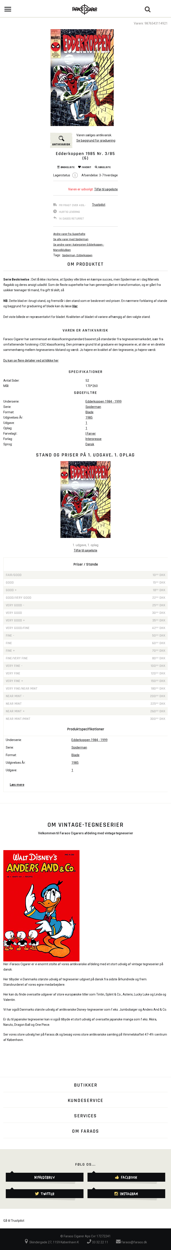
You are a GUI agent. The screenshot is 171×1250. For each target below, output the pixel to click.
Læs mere (17, 784)
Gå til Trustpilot (13, 1220)
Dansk (90, 444)
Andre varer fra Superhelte (69, 234)
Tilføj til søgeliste (106, 189)
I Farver (91, 433)
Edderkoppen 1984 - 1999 (104, 401)
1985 (89, 417)
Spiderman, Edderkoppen (77, 255)
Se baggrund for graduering (95, 140)
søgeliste (104, 167)
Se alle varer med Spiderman (70, 239)
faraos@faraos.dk (134, 1242)
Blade (90, 412)
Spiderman (93, 407)
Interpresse (94, 439)
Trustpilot (98, 204)
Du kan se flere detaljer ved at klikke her (31, 360)
